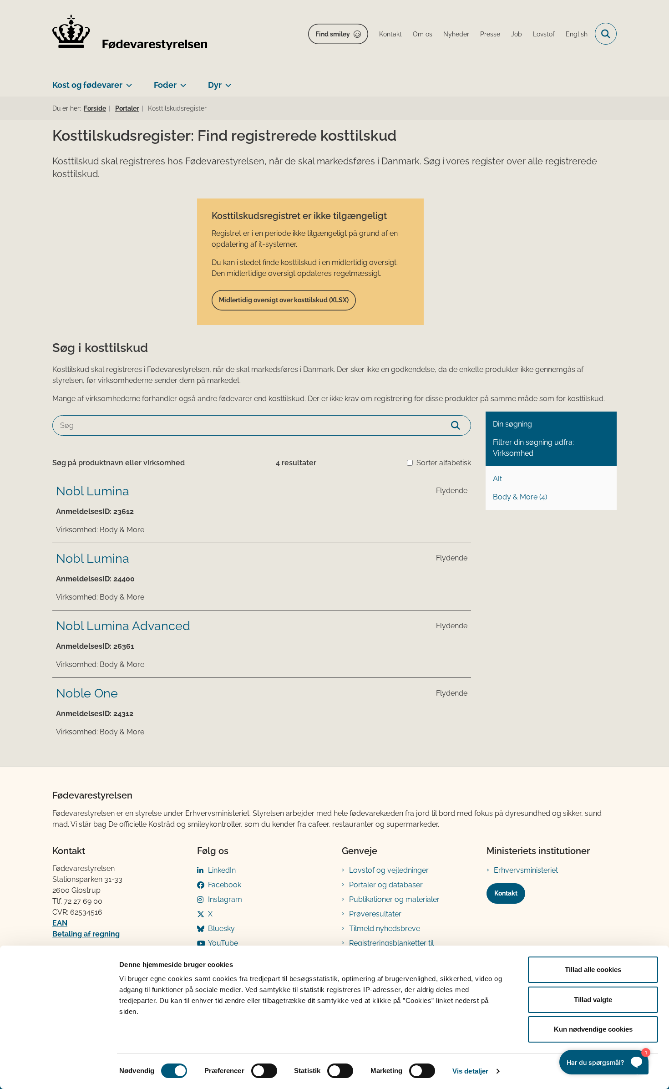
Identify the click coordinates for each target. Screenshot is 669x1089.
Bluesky (221, 928)
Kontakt (505, 893)
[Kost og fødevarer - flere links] (127, 81)
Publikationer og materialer (394, 899)
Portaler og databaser (386, 884)
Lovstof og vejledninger (389, 870)
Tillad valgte (593, 999)
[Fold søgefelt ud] (606, 34)
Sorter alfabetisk (443, 462)
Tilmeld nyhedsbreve (384, 928)
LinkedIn (222, 870)
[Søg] (461, 425)
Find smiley (332, 34)
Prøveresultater (375, 914)
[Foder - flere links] (181, 81)
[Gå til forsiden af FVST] (129, 34)
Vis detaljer (470, 1071)
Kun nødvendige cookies (593, 1029)
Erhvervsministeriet (526, 870)
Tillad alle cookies (593, 969)
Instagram (225, 899)
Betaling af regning (86, 934)
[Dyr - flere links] (226, 81)
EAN (59, 923)
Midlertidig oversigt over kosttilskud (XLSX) (284, 300)
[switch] (264, 1071)
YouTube (223, 943)
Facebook (224, 884)
